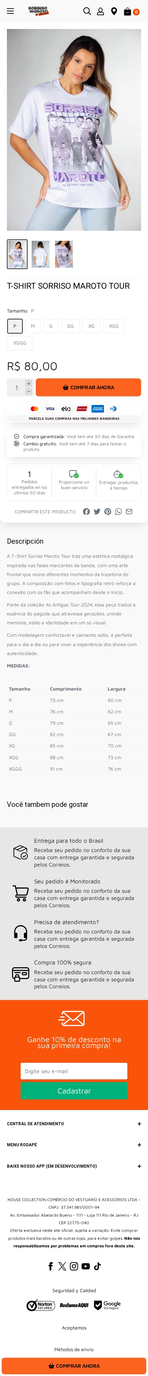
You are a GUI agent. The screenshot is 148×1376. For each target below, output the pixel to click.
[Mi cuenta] (100, 11)
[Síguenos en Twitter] (62, 1266)
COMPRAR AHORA (92, 387)
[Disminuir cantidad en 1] (28, 391)
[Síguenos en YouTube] (86, 1266)
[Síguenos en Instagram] (74, 1266)
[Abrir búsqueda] (87, 11)
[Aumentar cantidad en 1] (28, 383)
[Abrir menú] (10, 11)
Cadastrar (74, 1090)
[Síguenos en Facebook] (50, 1266)
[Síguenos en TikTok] (97, 1266)
